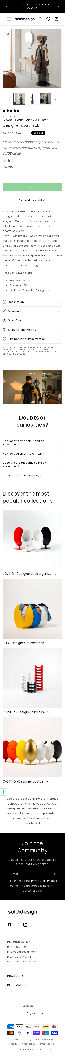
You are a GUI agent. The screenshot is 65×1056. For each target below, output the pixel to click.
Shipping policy (25, 1049)
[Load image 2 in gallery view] (32, 99)
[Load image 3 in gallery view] (45, 99)
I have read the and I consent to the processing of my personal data (33, 885)
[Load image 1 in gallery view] (19, 99)
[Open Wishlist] (48, 19)
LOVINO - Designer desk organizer (28, 574)
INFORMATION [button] (17, 985)
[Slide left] (9, 99)
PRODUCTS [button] (15, 976)
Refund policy (44, 1049)
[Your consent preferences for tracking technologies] (3, 792)
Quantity (8, 166)
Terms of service (47, 1043)
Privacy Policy (40, 881)
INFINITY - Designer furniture (24, 712)
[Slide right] (55, 99)
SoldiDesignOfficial (30, 1039)
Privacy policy (28, 1043)
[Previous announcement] (7, 6)
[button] (9, 19)
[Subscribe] (54, 874)
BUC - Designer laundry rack (23, 643)
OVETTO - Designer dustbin (23, 781)
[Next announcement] (58, 6)
